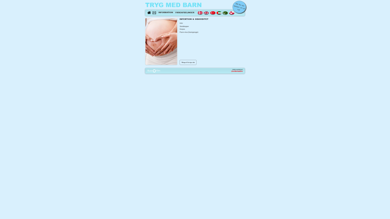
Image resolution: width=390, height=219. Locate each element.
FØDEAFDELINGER (184, 13)
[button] (187, 24)
